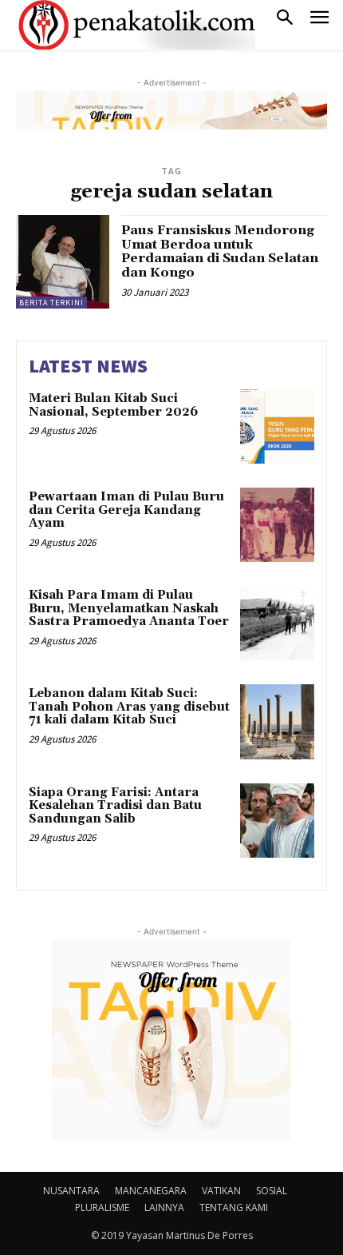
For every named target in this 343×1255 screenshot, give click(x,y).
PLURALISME (102, 1207)
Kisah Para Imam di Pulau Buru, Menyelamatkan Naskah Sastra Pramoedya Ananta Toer (129, 608)
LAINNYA (164, 1207)
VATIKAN (221, 1190)
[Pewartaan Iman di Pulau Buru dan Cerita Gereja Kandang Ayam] (277, 525)
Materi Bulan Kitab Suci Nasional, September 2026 (113, 405)
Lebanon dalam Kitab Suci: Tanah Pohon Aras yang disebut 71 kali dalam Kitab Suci (129, 706)
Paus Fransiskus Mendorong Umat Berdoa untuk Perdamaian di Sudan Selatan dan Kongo (219, 251)
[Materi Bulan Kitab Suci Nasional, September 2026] (277, 426)
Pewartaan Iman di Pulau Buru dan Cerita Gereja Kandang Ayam (126, 510)
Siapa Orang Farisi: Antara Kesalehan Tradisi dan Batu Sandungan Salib (115, 806)
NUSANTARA (71, 1190)
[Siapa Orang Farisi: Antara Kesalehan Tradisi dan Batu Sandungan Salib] (277, 820)
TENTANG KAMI (233, 1207)
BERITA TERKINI (51, 302)
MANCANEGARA (151, 1190)
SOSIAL (271, 1190)
